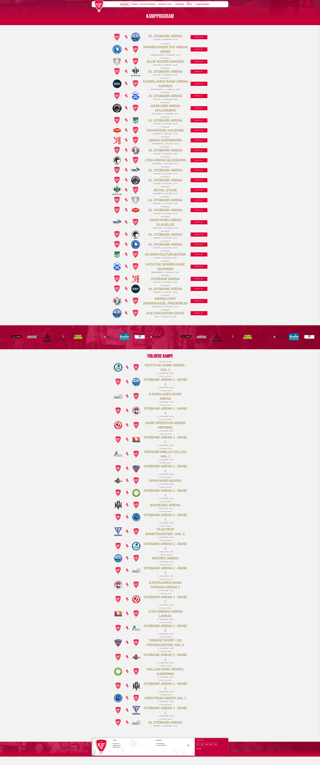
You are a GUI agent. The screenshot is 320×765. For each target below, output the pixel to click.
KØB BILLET (199, 37)
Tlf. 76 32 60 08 (160, 743)
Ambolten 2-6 (117, 745)
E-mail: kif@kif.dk (161, 745)
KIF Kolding (116, 743)
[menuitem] (125, 4)
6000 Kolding (117, 747)
